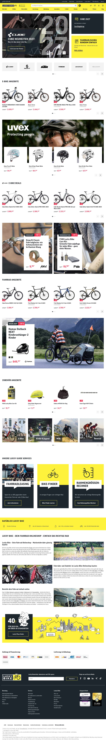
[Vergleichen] (91, 5)
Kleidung (65, 572)
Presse (55, 703)
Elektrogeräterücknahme (34, 713)
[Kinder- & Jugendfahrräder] (40, 430)
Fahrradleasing (96, 1)
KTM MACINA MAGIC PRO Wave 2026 (64, 105)
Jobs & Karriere (79, 1)
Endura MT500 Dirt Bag (60, 403)
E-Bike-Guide (5, 703)
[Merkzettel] (95, 5)
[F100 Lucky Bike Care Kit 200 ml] (14, 393)
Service (102, 1)
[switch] (101, 743)
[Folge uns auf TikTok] (100, 678)
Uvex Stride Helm (59, 166)
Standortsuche (57, 707)
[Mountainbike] (66, 430)
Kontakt (56, 699)
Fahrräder (16, 600)
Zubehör (77, 572)
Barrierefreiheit (18, 725)
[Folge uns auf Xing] (96, 678)
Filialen (31, 547)
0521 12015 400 (6, 1)
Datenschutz (26, 725)
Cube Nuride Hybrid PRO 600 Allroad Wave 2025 (64, 207)
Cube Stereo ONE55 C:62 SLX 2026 (12, 303)
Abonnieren (72, 678)
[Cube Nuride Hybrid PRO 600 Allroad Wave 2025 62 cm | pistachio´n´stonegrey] (66, 196)
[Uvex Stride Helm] (65, 155)
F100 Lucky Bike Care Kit (9, 403)
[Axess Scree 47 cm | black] (92, 94)
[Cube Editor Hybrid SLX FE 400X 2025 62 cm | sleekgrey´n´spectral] (92, 196)
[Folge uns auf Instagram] (84, 678)
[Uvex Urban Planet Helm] (40, 155)
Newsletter (56, 701)
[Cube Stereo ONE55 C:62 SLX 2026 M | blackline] (14, 292)
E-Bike (7, 592)
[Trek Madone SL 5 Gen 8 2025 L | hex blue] (66, 292)
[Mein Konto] (99, 5)
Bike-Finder (71, 1)
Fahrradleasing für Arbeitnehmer (10, 695)
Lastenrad (16, 592)
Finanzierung (31, 705)
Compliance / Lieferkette (48, 725)
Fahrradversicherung (33, 707)
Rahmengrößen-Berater (7, 693)
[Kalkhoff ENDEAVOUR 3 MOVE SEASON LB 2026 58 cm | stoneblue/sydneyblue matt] (14, 94)
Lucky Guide (64, 1)
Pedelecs (23, 600)
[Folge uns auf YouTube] (88, 678)
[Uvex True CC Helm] (15, 155)
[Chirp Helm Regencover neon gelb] (40, 393)
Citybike (21, 592)
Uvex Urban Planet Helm (36, 166)
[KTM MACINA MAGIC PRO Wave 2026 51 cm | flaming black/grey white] (66, 94)
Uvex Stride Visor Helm (85, 166)
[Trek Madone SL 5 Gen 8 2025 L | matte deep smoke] (40, 292)
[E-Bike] (14, 430)
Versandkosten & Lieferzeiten (35, 695)
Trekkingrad (27, 592)
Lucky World (87, 1)
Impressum (10, 725)
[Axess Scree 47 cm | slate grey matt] (40, 94)
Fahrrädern (95, 570)
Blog (3, 701)
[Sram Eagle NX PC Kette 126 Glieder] (92, 393)
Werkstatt (30, 693)
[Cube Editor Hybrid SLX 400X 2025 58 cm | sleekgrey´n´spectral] (14, 196)
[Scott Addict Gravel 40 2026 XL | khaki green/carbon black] (92, 292)
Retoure (30, 697)
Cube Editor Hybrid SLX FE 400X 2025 (91, 207)
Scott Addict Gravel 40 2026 (88, 303)
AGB (5, 725)
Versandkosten (23, 728)
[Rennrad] (92, 430)
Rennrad (12, 592)
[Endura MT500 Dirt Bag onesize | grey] (66, 393)
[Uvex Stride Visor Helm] (90, 155)
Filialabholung (31, 701)
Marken (4, 699)
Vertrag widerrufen (59, 725)
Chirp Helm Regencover (34, 403)
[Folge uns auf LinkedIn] (92, 678)
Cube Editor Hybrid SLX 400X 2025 (12, 207)
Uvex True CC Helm (9, 166)
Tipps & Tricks (31, 711)
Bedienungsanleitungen (33, 709)
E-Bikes (101, 570)
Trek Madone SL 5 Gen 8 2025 (36, 303)
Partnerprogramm (58, 705)
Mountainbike (35, 592)
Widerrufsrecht (31, 699)
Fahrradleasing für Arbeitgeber (9, 697)
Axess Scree (31, 105)
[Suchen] (75, 5)
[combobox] (54, 5)
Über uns (56, 693)
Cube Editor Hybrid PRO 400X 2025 (38, 207)
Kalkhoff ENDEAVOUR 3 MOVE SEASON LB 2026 (13, 105)
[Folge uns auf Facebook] (80, 678)
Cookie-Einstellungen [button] (35, 725)
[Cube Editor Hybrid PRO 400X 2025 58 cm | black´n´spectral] (40, 196)
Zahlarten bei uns (32, 703)
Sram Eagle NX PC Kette (86, 403)
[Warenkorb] (103, 5)
